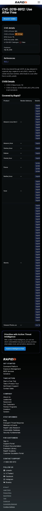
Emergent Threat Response (13, 423)
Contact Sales (8, 388)
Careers (6, 412)
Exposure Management (12, 369)
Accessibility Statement (10, 504)
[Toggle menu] (39, 2)
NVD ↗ (6, 61)
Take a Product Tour (11, 384)
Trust (4, 498)
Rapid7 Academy (9, 451)
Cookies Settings (9, 507)
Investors (6, 409)
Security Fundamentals (11, 433)
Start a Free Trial (9, 381)
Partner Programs (10, 407)
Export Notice (7, 495)
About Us (6, 397)
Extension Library (9, 448)
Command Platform (10, 366)
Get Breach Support (10, 386)
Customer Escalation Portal (13, 453)
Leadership (7, 399)
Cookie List (6, 501)
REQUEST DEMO (10, 19)
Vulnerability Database (11, 430)
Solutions (6, 374)
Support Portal (8, 444)
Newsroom (7, 402)
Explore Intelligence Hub (15, 349)
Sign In (5, 441)
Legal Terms (7, 490)
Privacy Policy (7, 493)
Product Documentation (12, 446)
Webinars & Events (10, 425)
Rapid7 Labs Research (11, 428)
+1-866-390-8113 (9, 462)
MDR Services (8, 371)
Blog (5, 420)
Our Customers (9, 404)
